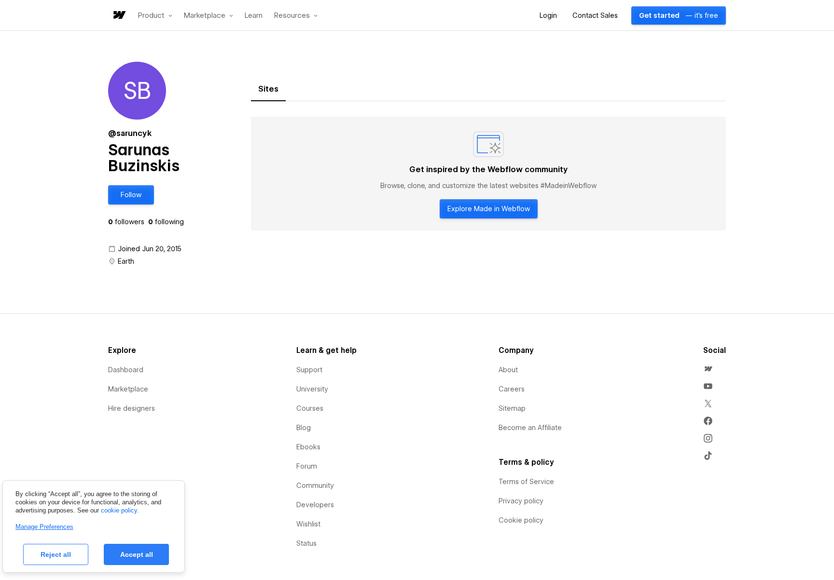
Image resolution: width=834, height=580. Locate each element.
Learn (254, 16)
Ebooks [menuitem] (308, 447)
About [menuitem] (508, 370)
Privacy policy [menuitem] (521, 501)
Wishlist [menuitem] (308, 524)
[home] (118, 15)
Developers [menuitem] (315, 505)
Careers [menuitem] (512, 389)
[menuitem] (708, 369)
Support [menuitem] (309, 370)
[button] (155, 15)
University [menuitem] (312, 389)
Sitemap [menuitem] (512, 408)
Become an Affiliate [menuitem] (530, 428)
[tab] (268, 89)
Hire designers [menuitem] (131, 408)
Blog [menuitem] (303, 428)
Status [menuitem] (306, 543)
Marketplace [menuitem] (128, 389)
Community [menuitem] (315, 485)
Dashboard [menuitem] (125, 370)
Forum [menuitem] (306, 466)
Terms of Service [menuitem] (526, 482)
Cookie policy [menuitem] (521, 520)
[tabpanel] (488, 173)
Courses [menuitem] (309, 408)
